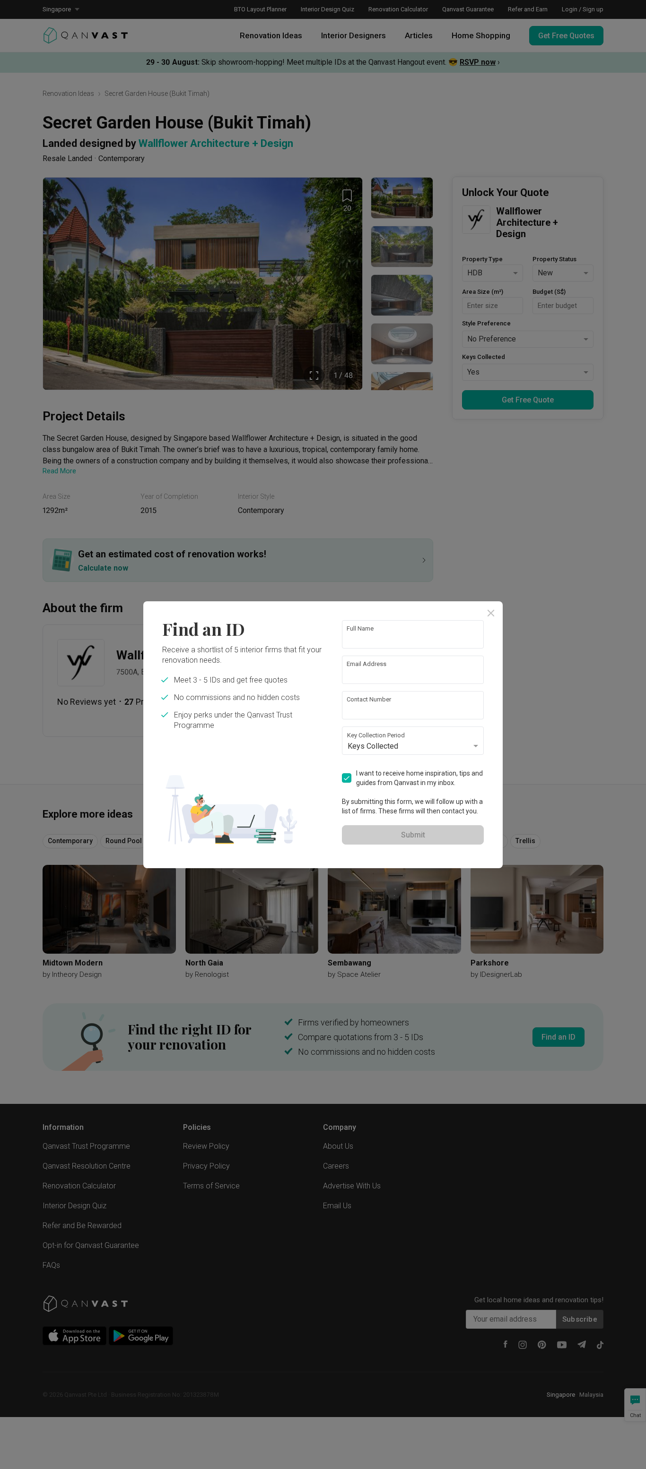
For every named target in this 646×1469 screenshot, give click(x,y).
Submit (413, 834)
